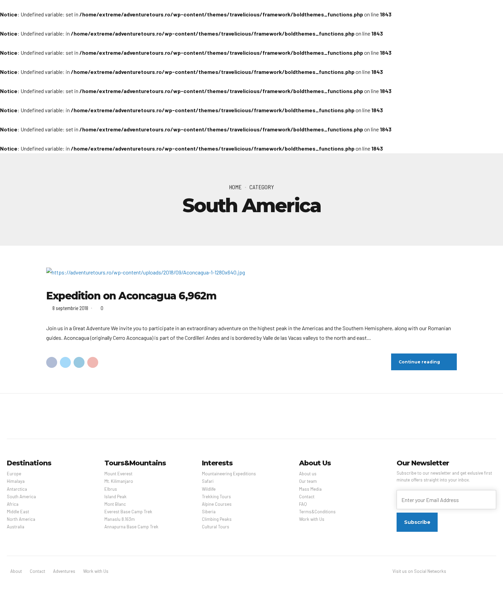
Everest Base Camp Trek (128, 511)
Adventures (64, 571)
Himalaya (16, 481)
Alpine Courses (217, 504)
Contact (306, 496)
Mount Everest (118, 473)
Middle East (18, 511)
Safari (208, 481)
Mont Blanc (115, 504)
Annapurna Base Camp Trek (131, 526)
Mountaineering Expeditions (229, 473)
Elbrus (110, 489)
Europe (14, 473)
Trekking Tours (216, 496)
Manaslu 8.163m (119, 519)
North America (21, 519)
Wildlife (209, 489)
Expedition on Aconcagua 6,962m (131, 295)
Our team (308, 481)
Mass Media (310, 489)
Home (235, 186)
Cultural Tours (215, 526)
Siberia (209, 511)
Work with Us (311, 519)
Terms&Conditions (317, 511)
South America (21, 496)
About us (308, 473)
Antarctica (17, 489)
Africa (12, 504)
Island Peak (115, 496)
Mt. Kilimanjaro (118, 481)
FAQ (303, 504)
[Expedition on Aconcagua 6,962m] (251, 272)
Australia (15, 526)
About (16, 571)
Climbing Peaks (217, 519)
